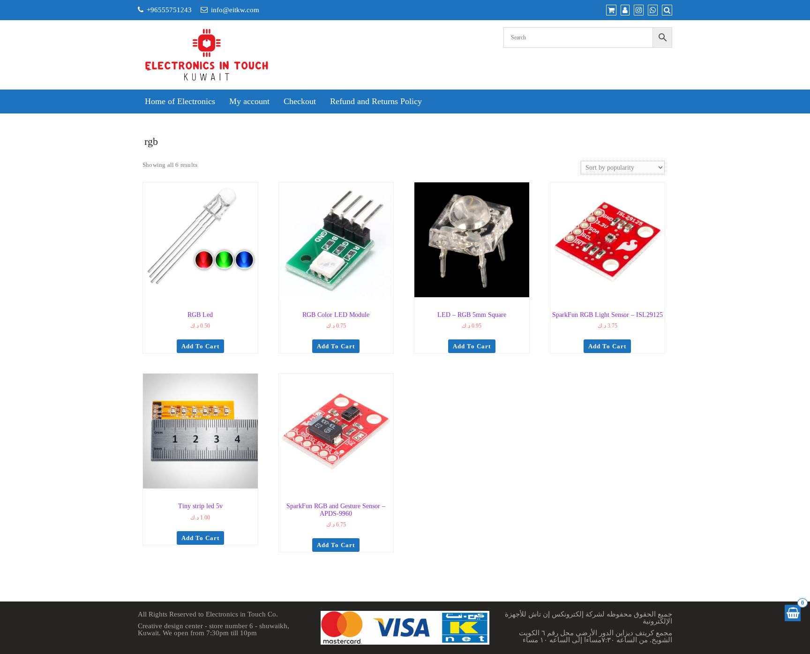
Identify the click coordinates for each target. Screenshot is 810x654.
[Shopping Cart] (793, 613)
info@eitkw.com (235, 10)
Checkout (300, 101)
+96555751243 (169, 10)
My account (249, 101)
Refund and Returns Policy (376, 101)
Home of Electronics (180, 101)
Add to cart (200, 346)
